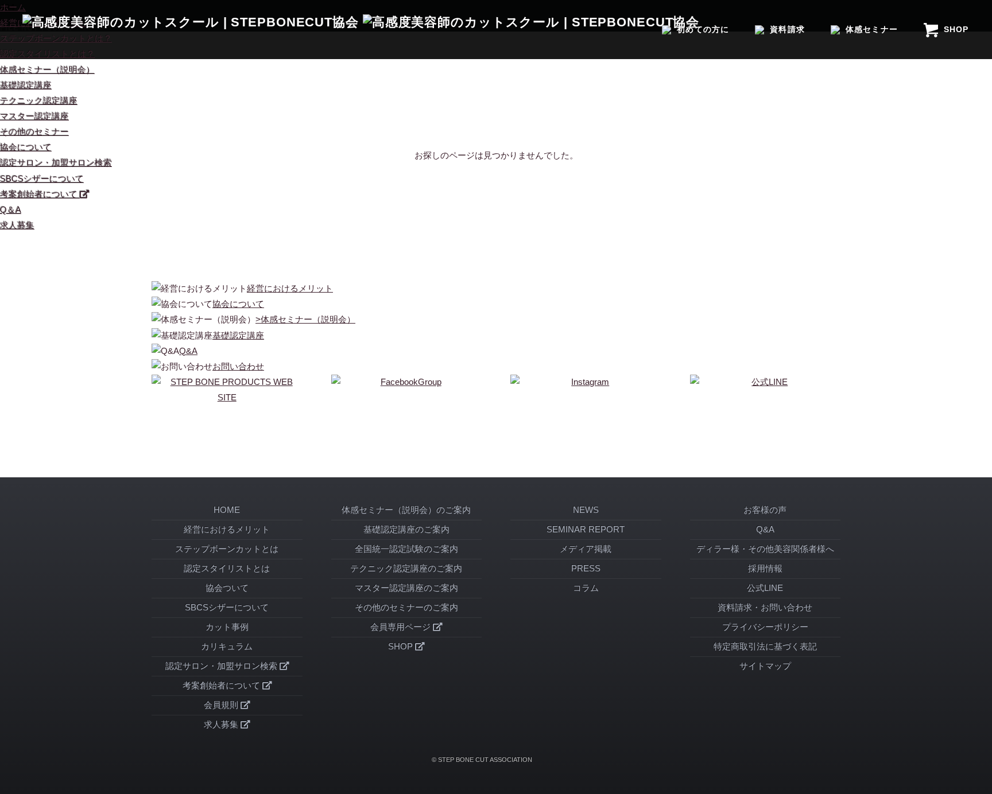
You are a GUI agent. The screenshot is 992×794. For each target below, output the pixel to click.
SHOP (956, 29)
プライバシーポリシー (765, 627)
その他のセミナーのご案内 (406, 607)
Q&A (765, 529)
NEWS (586, 510)
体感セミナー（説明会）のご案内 (406, 510)
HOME (227, 510)
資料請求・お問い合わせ (765, 607)
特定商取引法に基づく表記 (765, 646)
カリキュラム (227, 646)
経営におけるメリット (227, 529)
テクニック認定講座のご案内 (406, 568)
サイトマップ (765, 666)
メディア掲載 (585, 549)
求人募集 (17, 225)
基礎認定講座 (26, 85)
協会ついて (227, 588)
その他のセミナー (34, 132)
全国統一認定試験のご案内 (406, 549)
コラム (586, 588)
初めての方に (702, 29)
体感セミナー (871, 29)
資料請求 (787, 29)
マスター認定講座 (34, 116)
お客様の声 (764, 510)
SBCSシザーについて (42, 179)
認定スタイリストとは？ (47, 54)
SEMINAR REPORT (586, 529)
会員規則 (222, 705)
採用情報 (765, 568)
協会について (26, 147)
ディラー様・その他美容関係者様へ (765, 549)
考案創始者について (40, 194)
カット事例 (227, 627)
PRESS (585, 568)
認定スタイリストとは (227, 568)
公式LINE (765, 588)
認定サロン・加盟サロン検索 (56, 163)
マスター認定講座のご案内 (406, 588)
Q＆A (10, 210)
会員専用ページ (401, 627)
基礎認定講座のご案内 (406, 529)
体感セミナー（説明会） (47, 70)
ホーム (13, 7)
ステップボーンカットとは (226, 549)
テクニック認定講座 (39, 101)
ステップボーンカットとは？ (56, 38)
